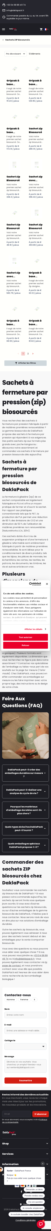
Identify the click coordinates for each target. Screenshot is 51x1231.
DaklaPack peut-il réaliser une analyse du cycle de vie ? (23, 791)
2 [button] (28, 353)
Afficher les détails (33, 629)
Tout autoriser (25, 637)
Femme (24, 999)
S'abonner (41, 1114)
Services (7, 1154)
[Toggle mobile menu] (3, 29)
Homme (11, 999)
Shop (5, 1143)
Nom (7, 1009)
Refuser (25, 645)
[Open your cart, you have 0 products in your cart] (41, 29)
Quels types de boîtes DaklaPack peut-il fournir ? (24, 828)
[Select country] (46, 29)
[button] (33, 354)
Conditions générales (26, 1220)
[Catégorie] (25, 1046)
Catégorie (10, 1040)
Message (9, 1056)
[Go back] (3, 40)
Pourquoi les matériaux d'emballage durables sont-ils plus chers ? (24, 810)
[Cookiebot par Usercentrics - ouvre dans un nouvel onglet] (30, 584)
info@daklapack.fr (15, 10)
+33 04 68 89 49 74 (16, 5)
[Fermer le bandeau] (47, 584)
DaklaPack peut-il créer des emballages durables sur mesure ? (24, 773)
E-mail (7, 1024)
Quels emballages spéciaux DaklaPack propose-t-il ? (24, 845)
